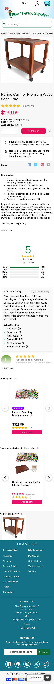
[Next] (48, 60)
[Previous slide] (5, 408)
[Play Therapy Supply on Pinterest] (17, 662)
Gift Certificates (10, 581)
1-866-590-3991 (27, 544)
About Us (7, 556)
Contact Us (8, 592)
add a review (28, 262)
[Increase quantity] (16, 131)
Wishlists (32, 571)
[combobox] (29, 24)
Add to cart (27, 432)
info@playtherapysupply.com (27, 619)
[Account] (37, 3)
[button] (3, 131)
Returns (6, 587)
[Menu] (4, 3)
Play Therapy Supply (19, 119)
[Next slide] (49, 408)
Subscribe (43, 652)
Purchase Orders (11, 576)
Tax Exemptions (35, 566)
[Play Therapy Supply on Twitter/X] (36, 662)
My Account (33, 556)
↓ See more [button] (7, 230)
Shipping (7, 561)
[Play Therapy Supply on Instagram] (26, 662)
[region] (27, 60)
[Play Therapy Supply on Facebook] (8, 662)
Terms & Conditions (12, 571)
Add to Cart (33, 130)
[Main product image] (27, 82)
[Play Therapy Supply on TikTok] (45, 662)
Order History (34, 561)
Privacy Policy (10, 566)
